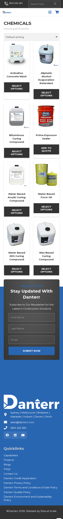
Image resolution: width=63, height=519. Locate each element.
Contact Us (10, 473)
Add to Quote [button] (46, 149)
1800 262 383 (18, 427)
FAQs (7, 469)
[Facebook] (7, 435)
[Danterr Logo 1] (6, 12)
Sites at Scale (49, 511)
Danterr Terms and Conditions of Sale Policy (30, 487)
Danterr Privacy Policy (17, 482)
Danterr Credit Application (20, 478)
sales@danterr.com (22, 422)
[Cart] (57, 12)
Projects (9, 459)
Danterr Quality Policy (17, 492)
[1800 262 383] (7, 427)
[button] (49, 12)
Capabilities (11, 455)
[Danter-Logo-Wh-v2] (31, 402)
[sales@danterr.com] (7, 422)
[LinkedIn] (15, 435)
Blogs (7, 464)
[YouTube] (23, 435)
